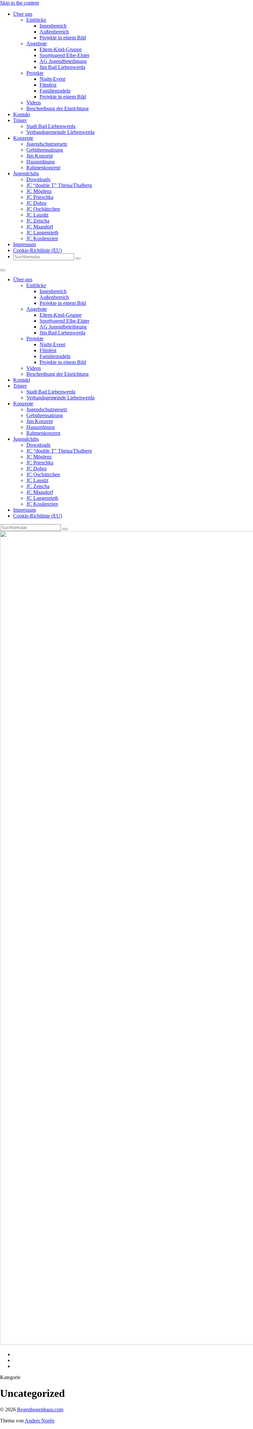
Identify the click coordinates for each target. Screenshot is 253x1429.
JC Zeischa (37, 221)
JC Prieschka (39, 197)
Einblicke (36, 20)
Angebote (36, 43)
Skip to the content (19, 3)
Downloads (38, 179)
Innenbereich (53, 26)
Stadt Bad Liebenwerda (50, 126)
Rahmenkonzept (43, 167)
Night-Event (52, 79)
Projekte (34, 73)
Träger (20, 120)
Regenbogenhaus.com (40, 1409)
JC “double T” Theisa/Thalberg (59, 185)
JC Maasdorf (39, 226)
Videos (33, 102)
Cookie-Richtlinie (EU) (37, 250)
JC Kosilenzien (42, 238)
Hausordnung (40, 161)
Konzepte (23, 138)
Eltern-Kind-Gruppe (61, 49)
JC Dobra (36, 203)
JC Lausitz (37, 215)
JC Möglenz (39, 191)
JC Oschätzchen (43, 209)
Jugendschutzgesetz (46, 144)
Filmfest (48, 85)
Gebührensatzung (44, 150)
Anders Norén (39, 1420)
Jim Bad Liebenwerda (62, 67)
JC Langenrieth (42, 232)
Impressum (24, 244)
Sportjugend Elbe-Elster (64, 55)
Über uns (22, 14)
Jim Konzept (39, 156)
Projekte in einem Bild (63, 37)
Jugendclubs (26, 173)
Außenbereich (54, 31)
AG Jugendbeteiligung (63, 61)
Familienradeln (55, 91)
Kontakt (21, 114)
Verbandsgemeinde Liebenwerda (60, 132)
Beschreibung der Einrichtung (57, 108)
